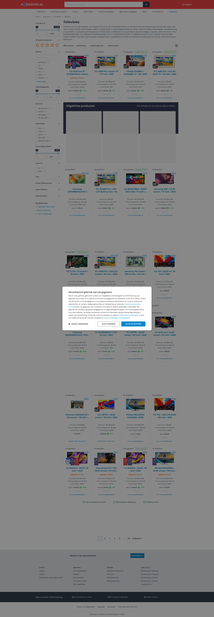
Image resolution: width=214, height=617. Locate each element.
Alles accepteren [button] (133, 324)
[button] (78, 324)
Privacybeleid (124, 318)
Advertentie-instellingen (129, 315)
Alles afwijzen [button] (108, 324)
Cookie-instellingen (111, 318)
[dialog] (107, 308)
